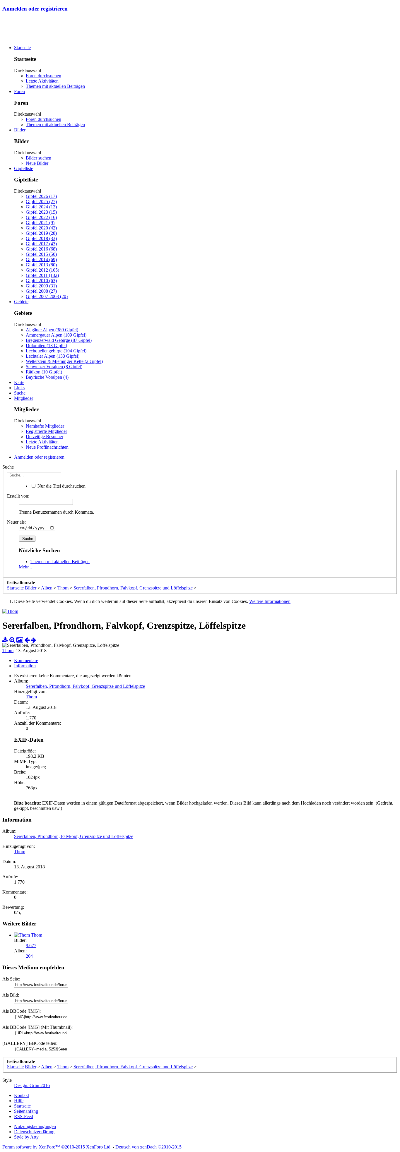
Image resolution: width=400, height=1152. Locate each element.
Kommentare (26, 660)
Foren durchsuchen (43, 75)
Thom (7, 650)
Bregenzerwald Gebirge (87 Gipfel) (59, 340)
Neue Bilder (37, 163)
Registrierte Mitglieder (46, 431)
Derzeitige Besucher (44, 436)
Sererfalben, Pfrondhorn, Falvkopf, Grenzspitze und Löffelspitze (85, 686)
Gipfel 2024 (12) (41, 206)
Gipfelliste (23, 168)
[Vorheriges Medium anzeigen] (27, 639)
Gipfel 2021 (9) (40, 222)
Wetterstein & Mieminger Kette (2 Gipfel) (64, 361)
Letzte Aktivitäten (42, 80)
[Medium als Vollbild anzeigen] (12, 639)
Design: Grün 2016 (32, 1085)
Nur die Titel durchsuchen (61, 486)
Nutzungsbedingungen (35, 1126)
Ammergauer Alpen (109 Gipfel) (56, 334)
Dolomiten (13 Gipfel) (46, 345)
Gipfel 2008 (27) (41, 291)
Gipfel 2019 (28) (41, 233)
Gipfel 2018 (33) (41, 238)
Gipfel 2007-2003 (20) (47, 296)
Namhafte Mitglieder (45, 426)
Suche (19, 392)
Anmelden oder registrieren (35, 9)
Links (19, 387)
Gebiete (21, 301)
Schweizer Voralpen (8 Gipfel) (54, 366)
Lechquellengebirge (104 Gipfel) (56, 350)
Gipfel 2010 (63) (41, 280)
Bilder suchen (38, 157)
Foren (19, 91)
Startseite (22, 47)
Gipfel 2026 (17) (41, 196)
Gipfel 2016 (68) (41, 248)
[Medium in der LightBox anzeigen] (19, 639)
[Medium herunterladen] (5, 639)
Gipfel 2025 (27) (41, 201)
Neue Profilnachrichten (47, 447)
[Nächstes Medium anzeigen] (33, 639)
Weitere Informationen (269, 601)
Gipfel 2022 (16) (41, 217)
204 (29, 956)
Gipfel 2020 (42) (41, 227)
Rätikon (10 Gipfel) (44, 371)
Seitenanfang (26, 1111)
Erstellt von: (18, 495)
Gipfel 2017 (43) (41, 243)
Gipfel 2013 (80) (41, 264)
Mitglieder (23, 398)
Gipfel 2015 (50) (41, 254)
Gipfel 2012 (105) (42, 270)
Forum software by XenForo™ (57, 1146)
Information (25, 665)
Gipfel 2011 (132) (42, 275)
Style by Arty (26, 1136)
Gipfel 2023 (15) (41, 212)
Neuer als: (16, 522)
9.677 (31, 945)
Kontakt (21, 1095)
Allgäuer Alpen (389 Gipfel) (52, 329)
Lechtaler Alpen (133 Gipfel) (52, 356)
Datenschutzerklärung (34, 1131)
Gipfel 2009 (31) (41, 285)
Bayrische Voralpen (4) (47, 377)
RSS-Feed (23, 1116)
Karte (19, 382)
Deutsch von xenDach (148, 1146)
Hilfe (18, 1100)
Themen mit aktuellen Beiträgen (55, 86)
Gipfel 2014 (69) (41, 259)
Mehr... (25, 566)
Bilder (19, 129)
